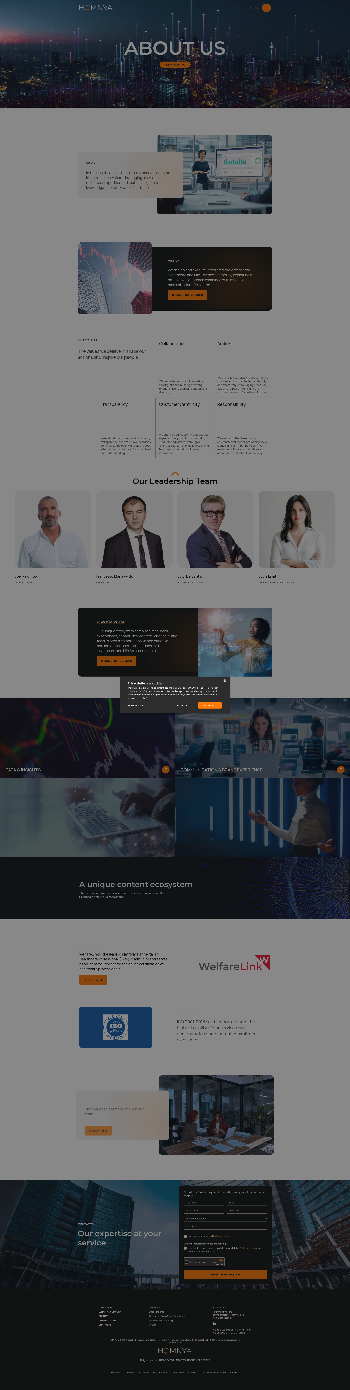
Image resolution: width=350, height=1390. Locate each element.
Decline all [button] (183, 705)
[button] (137, 705)
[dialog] (175, 695)
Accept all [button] (210, 705)
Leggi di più (141, 698)
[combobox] (225, 680)
